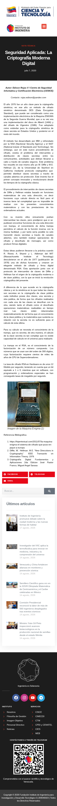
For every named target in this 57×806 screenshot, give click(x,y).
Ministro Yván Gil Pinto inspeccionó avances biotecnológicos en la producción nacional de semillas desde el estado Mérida (35, 629)
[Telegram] (41, 698)
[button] (44, 26)
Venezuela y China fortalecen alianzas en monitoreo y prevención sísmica (34, 567)
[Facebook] (16, 698)
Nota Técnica (28, 46)
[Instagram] (24, 698)
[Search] (49, 491)
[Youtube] (32, 698)
